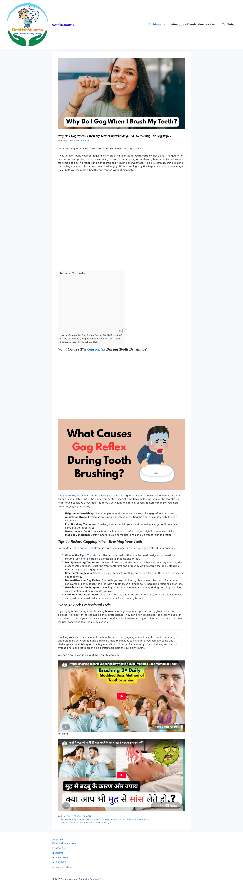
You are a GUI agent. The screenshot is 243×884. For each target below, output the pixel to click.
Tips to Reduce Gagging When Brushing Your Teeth (91, 338)
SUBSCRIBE (59, 862)
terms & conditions (63, 867)
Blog (63, 816)
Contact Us (59, 848)
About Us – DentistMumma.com (193, 24)
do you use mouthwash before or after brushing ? (86, 822)
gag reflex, (69, 495)
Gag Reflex (96, 349)
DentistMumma (63, 25)
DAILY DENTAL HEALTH (79, 816)
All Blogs (155, 24)
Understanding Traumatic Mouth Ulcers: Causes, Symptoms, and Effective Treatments (104, 819)
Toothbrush (94, 555)
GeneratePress (97, 879)
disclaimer (58, 852)
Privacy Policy (60, 857)
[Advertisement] (121, 220)
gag (68, 611)
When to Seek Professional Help (80, 342)
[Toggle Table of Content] (119, 331)
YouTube (228, 24)
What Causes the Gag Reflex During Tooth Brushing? (92, 335)
